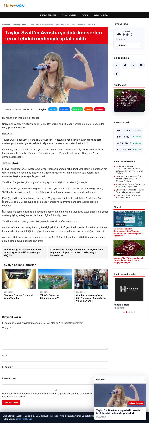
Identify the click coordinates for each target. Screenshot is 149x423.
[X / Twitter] (125, 65)
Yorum (6, 328)
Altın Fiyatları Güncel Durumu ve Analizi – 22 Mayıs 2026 (130, 185)
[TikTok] (116, 73)
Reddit (88, 109)
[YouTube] (141, 65)
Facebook (64, 109)
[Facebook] (116, 65)
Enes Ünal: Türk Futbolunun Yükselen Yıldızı (128, 196)
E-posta (7, 366)
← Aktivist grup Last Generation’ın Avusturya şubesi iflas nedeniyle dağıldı (23, 252)
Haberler (6, 25)
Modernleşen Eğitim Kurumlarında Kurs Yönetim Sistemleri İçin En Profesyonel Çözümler (129, 169)
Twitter (53, 109)
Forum (84, 15)
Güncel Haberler (48, 15)
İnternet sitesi (9, 378)
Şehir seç (121, 39)
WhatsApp (77, 109)
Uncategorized (19, 25)
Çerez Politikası (101, 15)
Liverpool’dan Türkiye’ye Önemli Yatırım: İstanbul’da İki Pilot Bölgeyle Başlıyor (130, 178)
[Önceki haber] (134, 93)
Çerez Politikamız (23, 419)
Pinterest (99, 109)
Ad (4, 355)
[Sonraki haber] (140, 93)
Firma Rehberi (69, 15)
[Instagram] (133, 65)
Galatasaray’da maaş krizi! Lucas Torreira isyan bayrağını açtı (130, 191)
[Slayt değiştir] (124, 312)
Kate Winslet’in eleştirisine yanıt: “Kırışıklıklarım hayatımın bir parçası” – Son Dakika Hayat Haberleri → (76, 252)
